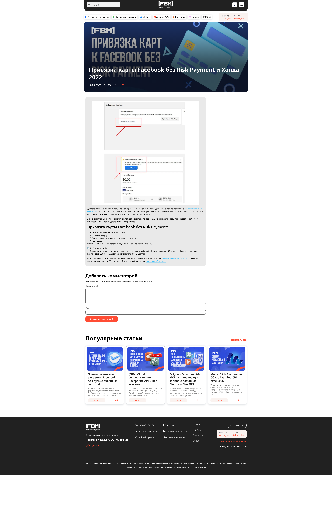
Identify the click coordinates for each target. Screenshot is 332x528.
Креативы (168, 425)
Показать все (239, 339)
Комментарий (92, 286)
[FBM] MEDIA (99, 85)
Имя (87, 308)
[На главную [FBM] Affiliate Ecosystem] (165, 7)
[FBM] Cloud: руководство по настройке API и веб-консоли (143, 379)
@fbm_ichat (240, 18)
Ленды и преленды (174, 437)
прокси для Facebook (156, 261)
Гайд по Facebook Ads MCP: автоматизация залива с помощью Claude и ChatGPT (185, 379)
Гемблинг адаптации (175, 431)
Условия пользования (234, 441)
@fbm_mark (92, 445)
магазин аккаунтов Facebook (175, 258)
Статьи (197, 424)
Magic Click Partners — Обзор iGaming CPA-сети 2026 (226, 377)
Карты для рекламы (146, 431)
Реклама (198, 435)
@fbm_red (226, 18)
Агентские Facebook (146, 425)
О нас (196, 440)
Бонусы (197, 430)
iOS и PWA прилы (144, 437)
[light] (234, 4)
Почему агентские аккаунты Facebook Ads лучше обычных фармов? (102, 379)
